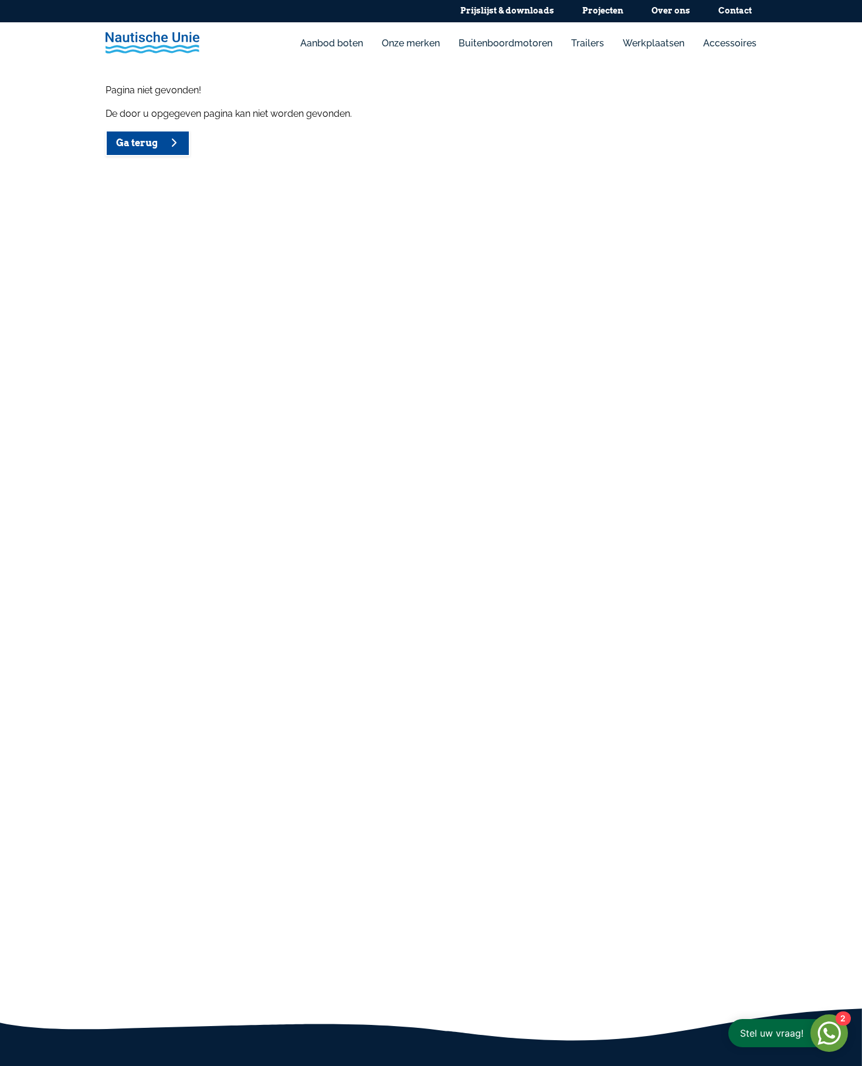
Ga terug (139, 143)
